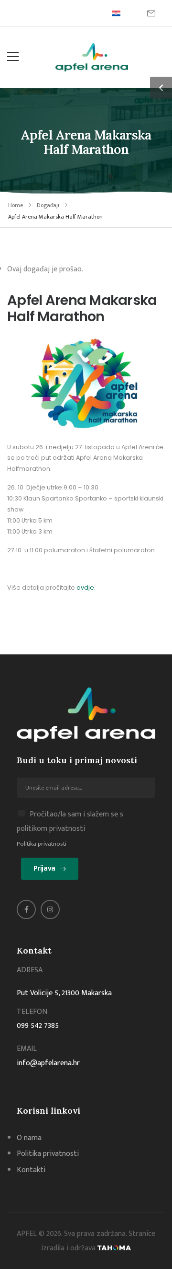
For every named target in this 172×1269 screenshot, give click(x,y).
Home (15, 205)
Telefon (32, 1011)
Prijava (44, 868)
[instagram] (50, 909)
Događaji (48, 205)
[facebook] (26, 909)
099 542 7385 (38, 1025)
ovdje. (85, 587)
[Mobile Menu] (13, 57)
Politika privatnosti (41, 843)
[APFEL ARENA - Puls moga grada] (91, 57)
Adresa (30, 970)
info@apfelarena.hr (48, 1063)
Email (27, 1048)
